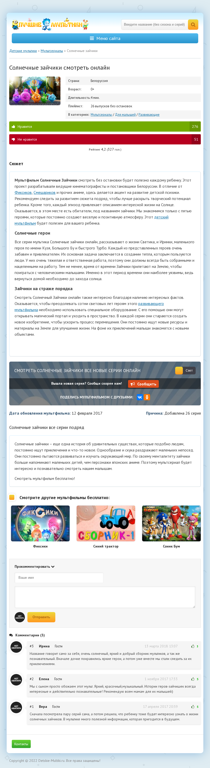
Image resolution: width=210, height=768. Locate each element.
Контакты (21, 744)
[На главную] (50, 24)
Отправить (41, 617)
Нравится (108, 126)
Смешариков (45, 192)
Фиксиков (23, 192)
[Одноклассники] (147, 397)
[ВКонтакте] (140, 397)
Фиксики (40, 546)
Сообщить (146, 383)
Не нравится (108, 139)
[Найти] (193, 24)
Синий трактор (106, 546)
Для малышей (125, 114)
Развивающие (149, 114)
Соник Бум (171, 546)
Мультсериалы (101, 114)
